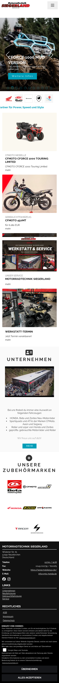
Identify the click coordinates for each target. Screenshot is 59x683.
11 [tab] (51, 88)
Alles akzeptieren (29, 677)
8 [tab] (38, 88)
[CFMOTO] (29, 486)
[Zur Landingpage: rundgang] (39, 98)
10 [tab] (46, 88)
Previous (7, 54)
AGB (5, 612)
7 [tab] (33, 88)
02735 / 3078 (51, 562)
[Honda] (14, 507)
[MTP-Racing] (44, 507)
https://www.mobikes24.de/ (44, 570)
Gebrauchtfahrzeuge (12, 596)
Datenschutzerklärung (27, 638)
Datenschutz (9, 620)
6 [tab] (29, 88)
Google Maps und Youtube (18, 650)
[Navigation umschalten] (52, 5)
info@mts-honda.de (47, 573)
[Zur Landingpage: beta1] (18, 98)
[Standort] (49, 98)
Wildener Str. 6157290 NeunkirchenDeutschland (11, 554)
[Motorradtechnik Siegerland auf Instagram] (9, 579)
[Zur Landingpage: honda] (8, 98)
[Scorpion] (37, 528)
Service (5, 599)
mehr (29, 446)
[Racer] (22, 528)
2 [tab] (12, 88)
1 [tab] (8, 88)
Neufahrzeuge (9, 593)
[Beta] (14, 486)
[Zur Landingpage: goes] (28, 98)
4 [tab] (20, 88)
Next (51, 54)
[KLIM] (29, 507)
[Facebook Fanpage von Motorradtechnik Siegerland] (4, 579)
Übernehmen (29, 669)
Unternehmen (8, 590)
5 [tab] (25, 88)
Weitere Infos (22, 76)
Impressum (8, 616)
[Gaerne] (44, 486)
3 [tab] (16, 88)
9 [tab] (42, 88)
